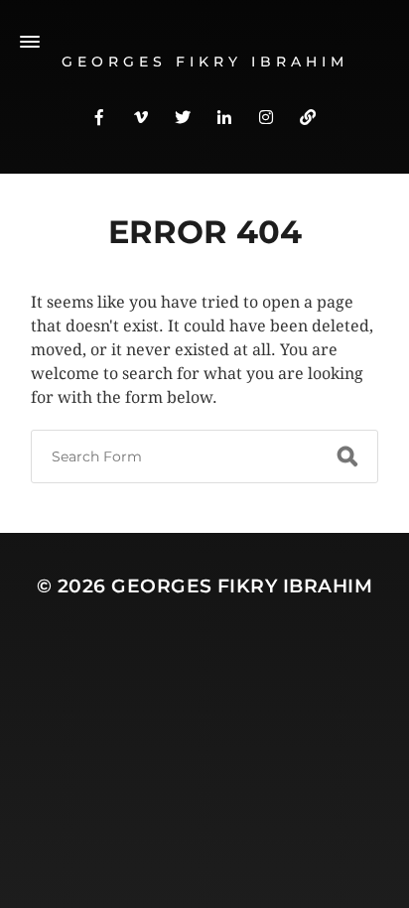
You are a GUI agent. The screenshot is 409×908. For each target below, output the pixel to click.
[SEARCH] (347, 456)
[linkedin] (224, 116)
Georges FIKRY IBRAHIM (241, 586)
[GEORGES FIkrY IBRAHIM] (308, 116)
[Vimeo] (141, 116)
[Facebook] (99, 116)
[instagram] (266, 116)
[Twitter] (183, 116)
